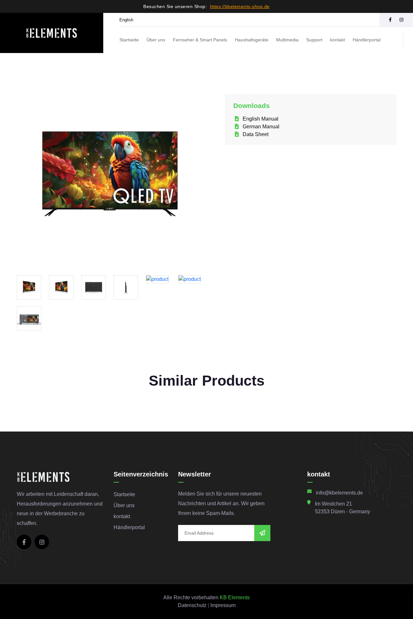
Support (314, 39)
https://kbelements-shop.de (240, 6)
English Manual (259, 119)
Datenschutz (192, 605)
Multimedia (287, 39)
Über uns (155, 39)
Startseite (129, 39)
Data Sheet (254, 134)
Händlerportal (366, 39)
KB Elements (235, 597)
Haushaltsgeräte (251, 39)
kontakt (337, 39)
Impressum (223, 605)
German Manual (260, 126)
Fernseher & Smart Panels (200, 39)
